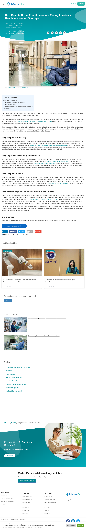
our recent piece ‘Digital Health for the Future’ (44, 199)
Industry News (18, 25)
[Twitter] (78, 521)
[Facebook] (68, 521)
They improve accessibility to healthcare (14, 102)
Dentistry (9, 371)
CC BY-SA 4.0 (24, 87)
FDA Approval (10, 374)
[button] (3, 3)
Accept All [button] (80, 525)
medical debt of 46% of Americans (57, 183)
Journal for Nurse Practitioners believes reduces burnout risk (48, 145)
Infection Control (11, 381)
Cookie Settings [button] (71, 525)
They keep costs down (10, 104)
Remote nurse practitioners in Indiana (58, 161)
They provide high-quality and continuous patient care (18, 106)
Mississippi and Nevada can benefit (44, 163)
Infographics (7, 108)
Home (5, 422)
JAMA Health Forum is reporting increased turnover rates (34, 121)
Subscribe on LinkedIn (14, 226)
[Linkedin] (73, 521)
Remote (19, 235)
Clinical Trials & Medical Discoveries (18, 367)
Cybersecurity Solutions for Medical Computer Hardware (43, 336)
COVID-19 (6, 235)
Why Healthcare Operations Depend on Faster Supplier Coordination (47, 318)
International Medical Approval (16, 384)
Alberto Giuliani (12, 87)
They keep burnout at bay (10, 100)
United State (26, 235)
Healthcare (13, 235)
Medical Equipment (12, 387)
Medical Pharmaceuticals (14, 391)
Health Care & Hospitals (14, 377)
